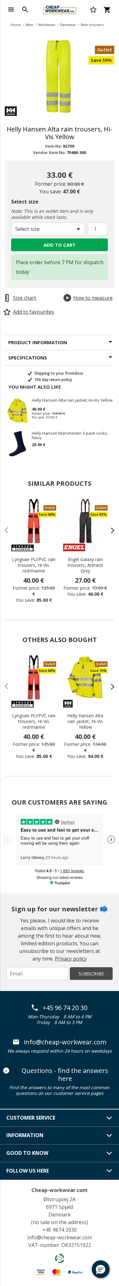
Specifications (27, 357)
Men (29, 24)
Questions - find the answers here (65, 1075)
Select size (24, 201)
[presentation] (109, 530)
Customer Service (30, 1117)
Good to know (27, 1152)
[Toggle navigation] (11, 9)
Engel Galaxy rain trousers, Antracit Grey (85, 565)
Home (15, 24)
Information (24, 1135)
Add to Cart (59, 245)
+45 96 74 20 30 (65, 1008)
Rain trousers (92, 24)
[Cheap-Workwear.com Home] (59, 8)
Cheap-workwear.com (59, 1190)
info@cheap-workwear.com (65, 1042)
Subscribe (91, 973)
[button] (100, 1269)
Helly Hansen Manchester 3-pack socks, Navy (70, 435)
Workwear (47, 24)
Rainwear (68, 24)
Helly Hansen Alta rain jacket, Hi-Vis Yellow (72, 400)
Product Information (37, 342)
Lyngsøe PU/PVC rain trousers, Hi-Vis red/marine (34, 565)
